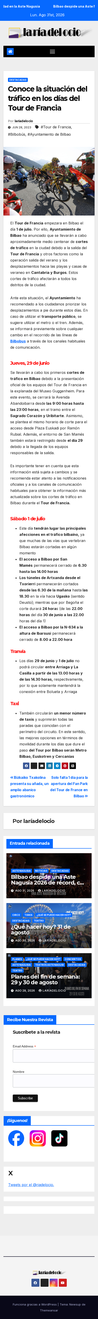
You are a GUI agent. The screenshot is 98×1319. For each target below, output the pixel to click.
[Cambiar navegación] (52, 51)
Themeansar (49, 1310)
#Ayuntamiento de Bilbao (49, 134)
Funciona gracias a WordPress (35, 1304)
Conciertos (73, 959)
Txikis (28, 915)
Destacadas (17, 79)
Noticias (41, 870)
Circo (16, 915)
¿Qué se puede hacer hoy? (54, 915)
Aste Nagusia (21, 870)
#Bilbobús (16, 134)
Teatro (39, 920)
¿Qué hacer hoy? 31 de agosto (41, 929)
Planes (17, 959)
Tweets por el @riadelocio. (31, 1184)
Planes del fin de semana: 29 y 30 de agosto (45, 979)
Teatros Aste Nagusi (49, 964)
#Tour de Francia (56, 127)
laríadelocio (24, 121)
